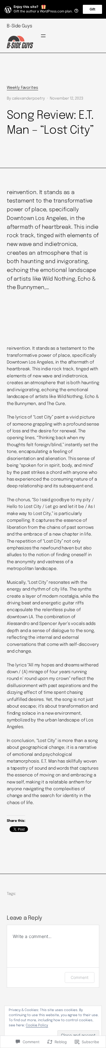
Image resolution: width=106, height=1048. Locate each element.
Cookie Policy (37, 1025)
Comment (79, 977)
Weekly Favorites (22, 88)
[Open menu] (43, 35)
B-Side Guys (19, 26)
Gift (92, 9)
